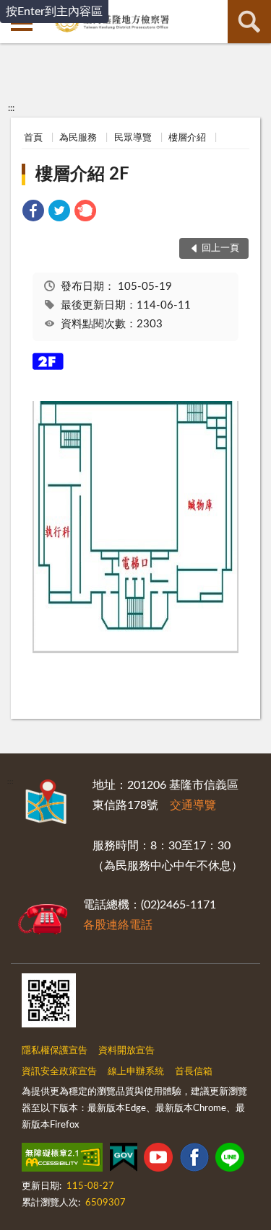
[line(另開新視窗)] (229, 1160)
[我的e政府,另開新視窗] (123, 1160)
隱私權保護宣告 (54, 1051)
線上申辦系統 (136, 1071)
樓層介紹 (187, 138)
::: (11, 108)
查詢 (249, 21)
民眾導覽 (133, 138)
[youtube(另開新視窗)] (158, 1160)
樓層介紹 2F (82, 174)
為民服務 (78, 138)
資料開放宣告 (126, 1051)
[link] (33, 213)
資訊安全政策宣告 (59, 1071)
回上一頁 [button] (220, 248)
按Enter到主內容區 (54, 11)
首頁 (33, 138)
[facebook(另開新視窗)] (194, 1160)
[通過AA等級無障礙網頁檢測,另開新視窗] (62, 1160)
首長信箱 (193, 1071)
